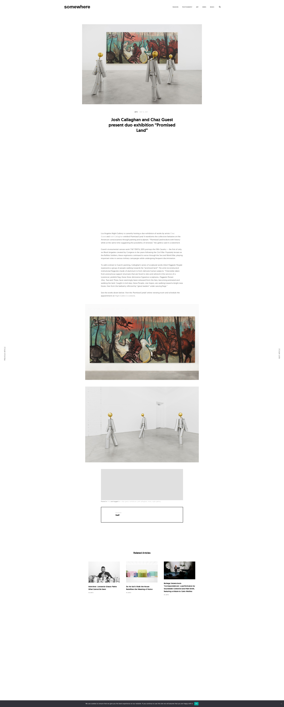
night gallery (156, 501)
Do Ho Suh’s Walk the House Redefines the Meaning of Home (139, 587)
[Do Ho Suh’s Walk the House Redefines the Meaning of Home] (142, 572)
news (149, 501)
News (204, 7)
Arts (136, 112)
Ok (196, 703)
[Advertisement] (143, 484)
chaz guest (125, 501)
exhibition (133, 501)
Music (212, 7)
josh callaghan (142, 501)
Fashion (175, 7)
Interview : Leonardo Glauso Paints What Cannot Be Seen (102, 587)
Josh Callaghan (116, 236)
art (120, 501)
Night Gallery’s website (125, 296)
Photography (187, 7)
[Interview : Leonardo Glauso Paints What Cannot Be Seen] (104, 572)
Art (197, 7)
